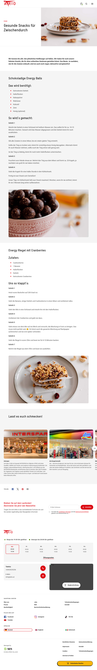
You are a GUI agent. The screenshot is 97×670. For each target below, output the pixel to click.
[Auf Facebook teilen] (13, 489)
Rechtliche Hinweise (69, 642)
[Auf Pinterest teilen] (23, 489)
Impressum (66, 646)
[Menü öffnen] (92, 4)
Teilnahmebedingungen (86, 651)
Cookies (65, 651)
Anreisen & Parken (68, 655)
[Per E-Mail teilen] (27, 489)
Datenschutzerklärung (85, 642)
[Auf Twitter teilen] (18, 489)
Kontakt (81, 646)
